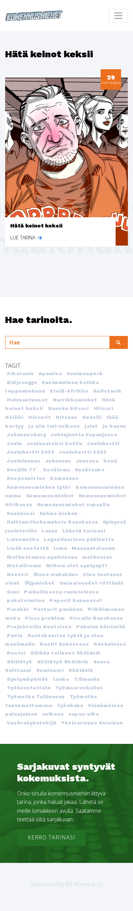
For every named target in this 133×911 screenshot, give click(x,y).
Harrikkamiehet (75, 399)
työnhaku (70, 705)
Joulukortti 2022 (30, 452)
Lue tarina (23, 237)
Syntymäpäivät (27, 679)
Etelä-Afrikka (69, 391)
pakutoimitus (26, 600)
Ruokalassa (109, 644)
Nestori (18, 574)
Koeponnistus (26, 478)
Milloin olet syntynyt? (77, 565)
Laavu (50, 530)
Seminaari (50, 670)
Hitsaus (66, 417)
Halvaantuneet (27, 399)
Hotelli (92, 417)
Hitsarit (39, 417)
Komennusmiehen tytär (39, 487)
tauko (61, 679)
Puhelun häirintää (100, 626)
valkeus (53, 714)
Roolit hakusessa (64, 644)
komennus (64, 478)
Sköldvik (81, 670)
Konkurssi (21, 513)
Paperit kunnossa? (75, 600)
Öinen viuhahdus (55, 574)
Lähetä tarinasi (84, 530)
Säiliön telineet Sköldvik (65, 653)
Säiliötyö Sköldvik (63, 661)
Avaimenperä (85, 373)
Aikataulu (20, 373)
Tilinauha (87, 679)
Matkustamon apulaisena (42, 557)
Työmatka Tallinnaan (36, 696)
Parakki (18, 609)
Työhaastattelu (28, 687)
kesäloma (56, 469)
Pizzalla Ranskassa (96, 618)
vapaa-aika (84, 714)
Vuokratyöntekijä (31, 722)
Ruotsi (16, 653)
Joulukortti (103, 443)
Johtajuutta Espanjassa (83, 434)
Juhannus (58, 461)
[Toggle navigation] (118, 16)
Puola (15, 635)
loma (60, 548)
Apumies (50, 373)
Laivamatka (23, 539)
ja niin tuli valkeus (54, 426)
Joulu (14, 443)
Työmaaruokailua (79, 687)
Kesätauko (90, 469)
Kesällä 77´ (23, 469)
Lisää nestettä (28, 548)
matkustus (97, 557)
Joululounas (24, 461)
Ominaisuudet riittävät (91, 583)
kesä (110, 461)
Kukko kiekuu (59, 513)
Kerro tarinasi (51, 837)
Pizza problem (45, 618)
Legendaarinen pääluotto (79, 539)
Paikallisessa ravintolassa (61, 591)
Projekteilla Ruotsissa (39, 626)
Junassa (87, 461)
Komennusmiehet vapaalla (73, 504)
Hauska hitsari (68, 408)
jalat (91, 426)
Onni (13, 591)
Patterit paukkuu (58, 609)
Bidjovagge (22, 382)
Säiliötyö (19, 661)
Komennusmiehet (50, 495)
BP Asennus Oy (84, 884)
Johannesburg (26, 434)
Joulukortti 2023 (82, 452)
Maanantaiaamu (93, 548)
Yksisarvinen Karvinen (92, 722)
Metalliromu (24, 565)
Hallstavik (107, 391)
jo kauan (114, 426)
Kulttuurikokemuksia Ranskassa (52, 522)
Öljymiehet (40, 583)
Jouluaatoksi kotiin (55, 443)
